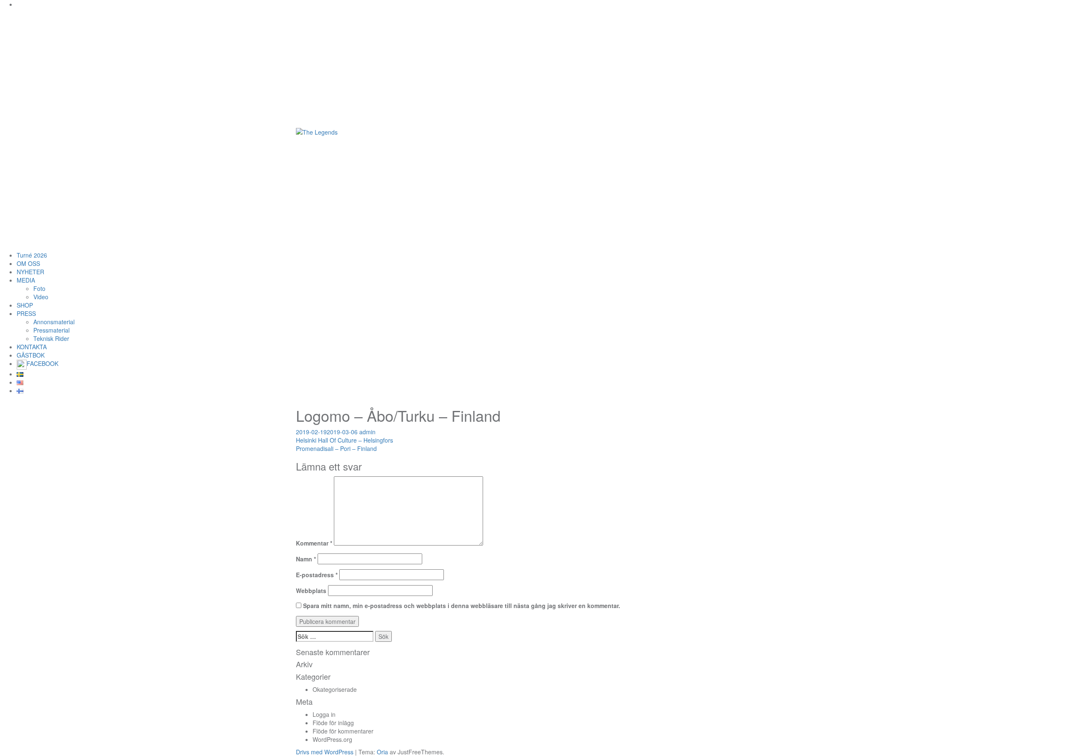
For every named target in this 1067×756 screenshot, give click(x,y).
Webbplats (311, 590)
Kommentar (314, 543)
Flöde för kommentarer (343, 731)
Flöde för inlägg (333, 722)
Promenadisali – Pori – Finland (336, 448)
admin (367, 432)
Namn (306, 559)
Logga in (324, 714)
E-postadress (317, 575)
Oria (382, 752)
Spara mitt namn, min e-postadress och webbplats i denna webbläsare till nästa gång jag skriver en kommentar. (461, 605)
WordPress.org (332, 739)
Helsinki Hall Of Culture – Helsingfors (344, 440)
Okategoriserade (335, 689)
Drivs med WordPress (324, 752)
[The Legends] (317, 131)
